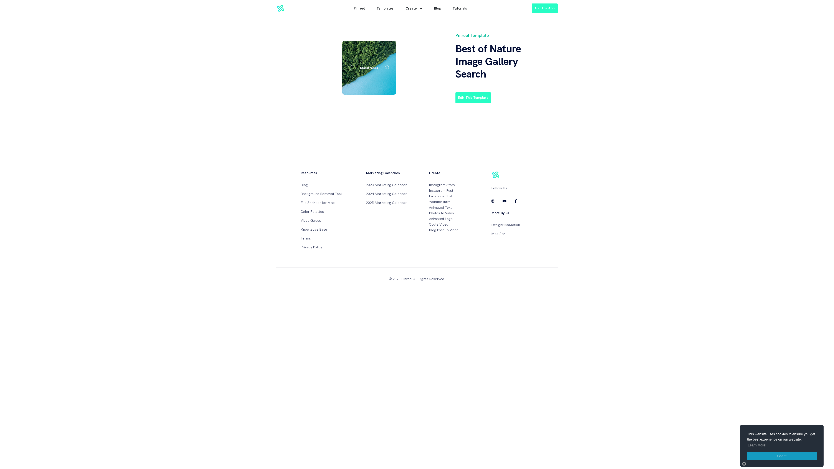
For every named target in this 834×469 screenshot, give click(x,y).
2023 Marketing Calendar (386, 185)
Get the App (544, 8)
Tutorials (460, 8)
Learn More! (757, 445)
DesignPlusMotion (505, 225)
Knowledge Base (314, 229)
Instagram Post (441, 190)
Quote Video (438, 224)
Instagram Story (442, 185)
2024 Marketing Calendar (386, 194)
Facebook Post (440, 196)
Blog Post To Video (443, 230)
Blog (437, 8)
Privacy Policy (311, 247)
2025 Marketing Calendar (386, 202)
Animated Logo (441, 218)
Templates (385, 8)
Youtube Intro (439, 202)
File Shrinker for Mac (317, 202)
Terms (306, 238)
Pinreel (359, 8)
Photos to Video (441, 213)
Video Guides (311, 220)
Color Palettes (312, 211)
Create (411, 8)
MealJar (498, 233)
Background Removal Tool (321, 194)
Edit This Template (473, 97)
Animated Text (440, 207)
